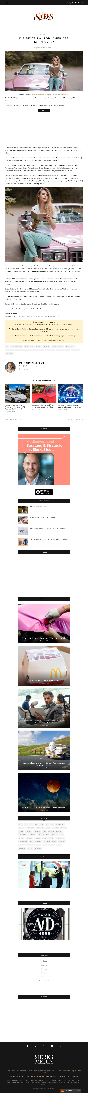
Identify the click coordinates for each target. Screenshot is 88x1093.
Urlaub (51, 845)
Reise (54, 841)
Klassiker (32, 834)
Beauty (48, 827)
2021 (25, 824)
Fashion (29, 831)
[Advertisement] (44, 128)
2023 (7, 346)
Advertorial (60, 824)
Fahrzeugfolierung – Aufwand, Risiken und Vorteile (44, 638)
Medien (37, 838)
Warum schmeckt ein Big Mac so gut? (44, 681)
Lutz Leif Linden (27, 350)
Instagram (29, 316)
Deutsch (68, 1091)
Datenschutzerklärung (61, 1076)
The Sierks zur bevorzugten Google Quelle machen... (50, 95)
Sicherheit (62, 841)
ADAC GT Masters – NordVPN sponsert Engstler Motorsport (69, 406)
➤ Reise (44, 973)
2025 (46, 824)
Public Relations (35, 841)
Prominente (23, 841)
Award (27, 346)
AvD (21, 346)
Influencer (23, 834)
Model (51, 838)
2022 (31, 824)
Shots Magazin (72, 1071)
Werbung (22, 848)
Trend (44, 845)
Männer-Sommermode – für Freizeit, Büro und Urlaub (49, 539)
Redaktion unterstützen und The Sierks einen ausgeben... (44, 340)
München (60, 350)
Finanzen (37, 831)
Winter (30, 848)
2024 (41, 824)
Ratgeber (46, 841)
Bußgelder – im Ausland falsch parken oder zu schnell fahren (43, 406)
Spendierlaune (47, 1076)
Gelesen (61, 346)
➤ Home (44, 961)
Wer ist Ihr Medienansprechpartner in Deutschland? (48, 528)
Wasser (58, 845)
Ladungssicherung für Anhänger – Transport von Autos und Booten (44, 764)
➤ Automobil (44, 965)
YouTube (38, 848)
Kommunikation (43, 834)
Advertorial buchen (17, 1076)
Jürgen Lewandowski (13, 350)
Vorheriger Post (14, 419)
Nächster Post (75, 419)
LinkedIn (37, 316)
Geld (44, 831)
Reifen (67, 350)
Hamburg (59, 831)
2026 (52, 824)
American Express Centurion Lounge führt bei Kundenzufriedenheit (44, 722)
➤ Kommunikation (44, 981)
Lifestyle (54, 834)
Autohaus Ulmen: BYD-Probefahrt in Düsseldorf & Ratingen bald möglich (15, 407)
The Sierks (9, 353)
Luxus (21, 838)
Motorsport (39, 350)
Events (54, 346)
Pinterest (52, 316)
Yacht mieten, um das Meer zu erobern (43, 517)
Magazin (44, 35)
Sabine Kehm (75, 350)
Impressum (74, 1076)
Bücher (74, 266)
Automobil (8, 105)
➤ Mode (44, 969)
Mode (44, 838)
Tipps (38, 845)
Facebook (21, 316)
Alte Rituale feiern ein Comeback (41, 507)
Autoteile (40, 827)
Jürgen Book (70, 346)
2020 (20, 824)
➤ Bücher (44, 977)
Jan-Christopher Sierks (31, 363)
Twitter (59, 316)
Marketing (29, 838)
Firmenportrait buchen (33, 1076)
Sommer (22, 845)
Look (61, 834)
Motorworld (50, 350)
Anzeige (21, 827)
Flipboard (44, 316)
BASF (32, 346)
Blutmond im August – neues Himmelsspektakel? (44, 807)
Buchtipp (46, 346)
